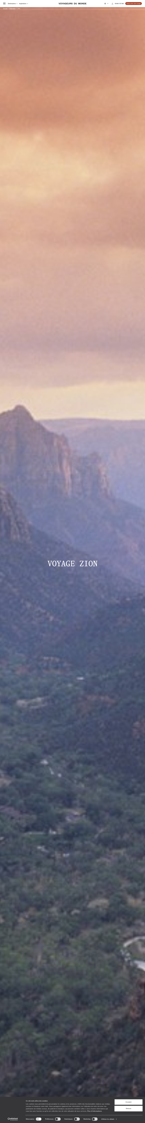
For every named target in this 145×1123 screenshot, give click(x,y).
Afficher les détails (107, 1119)
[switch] (58, 1119)
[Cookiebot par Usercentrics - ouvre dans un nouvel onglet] (12, 1119)
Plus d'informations (94, 1111)
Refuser (128, 1108)
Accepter (128, 1102)
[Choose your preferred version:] (106, 3)
